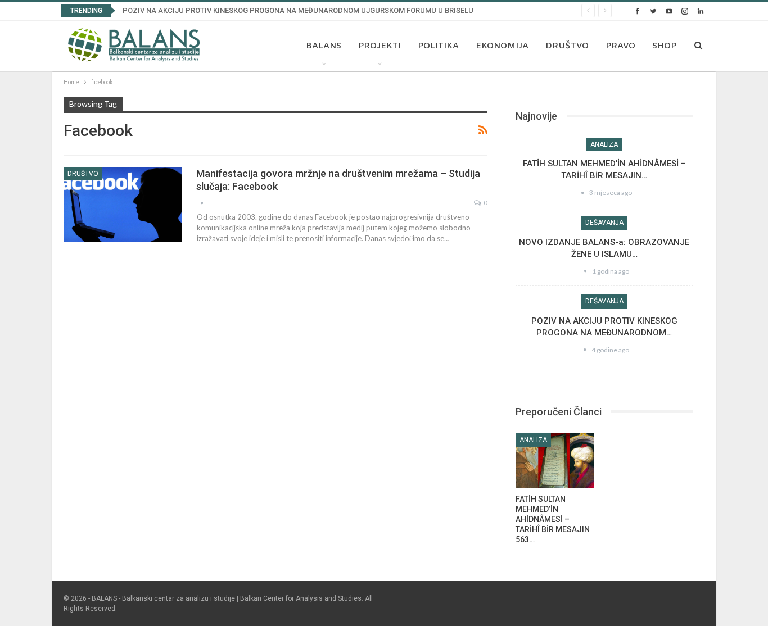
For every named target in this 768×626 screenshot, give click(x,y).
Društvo (567, 46)
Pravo (620, 46)
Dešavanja (604, 222)
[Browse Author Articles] (201, 202)
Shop (664, 46)
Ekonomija (502, 46)
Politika (438, 46)
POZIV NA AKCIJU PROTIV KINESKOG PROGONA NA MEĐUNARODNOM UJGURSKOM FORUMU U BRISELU (298, 10)
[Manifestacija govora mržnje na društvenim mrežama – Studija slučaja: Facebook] (123, 204)
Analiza (604, 144)
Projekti (379, 46)
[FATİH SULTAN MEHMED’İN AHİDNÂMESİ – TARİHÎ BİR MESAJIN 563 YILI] (555, 460)
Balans (323, 46)
